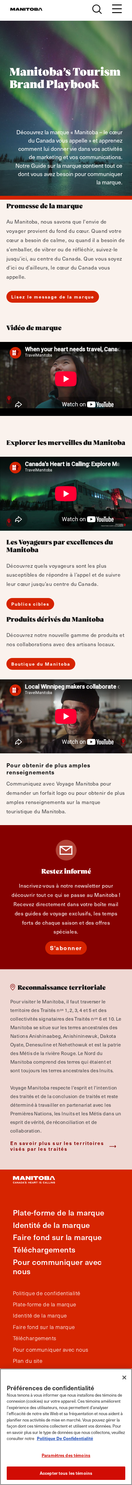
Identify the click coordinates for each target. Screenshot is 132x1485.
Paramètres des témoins (66, 1455)
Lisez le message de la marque (52, 296)
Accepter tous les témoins (66, 1473)
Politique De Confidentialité (65, 1438)
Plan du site (27, 1361)
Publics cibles (30, 604)
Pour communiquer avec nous (57, 1266)
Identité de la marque (51, 1225)
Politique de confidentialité (46, 1293)
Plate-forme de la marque (58, 1212)
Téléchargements (44, 1249)
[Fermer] (124, 1377)
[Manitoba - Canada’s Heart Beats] (26, 9)
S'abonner (66, 948)
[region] (66, 1427)
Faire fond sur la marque (57, 1237)
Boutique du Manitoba (40, 664)
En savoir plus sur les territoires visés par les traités (57, 1146)
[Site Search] (97, 9)
